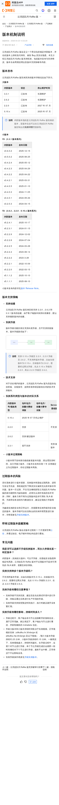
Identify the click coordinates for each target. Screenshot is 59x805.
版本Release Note (30, 288)
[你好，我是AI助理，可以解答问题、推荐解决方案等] (43, 10)
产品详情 (28, 45)
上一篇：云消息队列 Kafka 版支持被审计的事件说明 (22, 668)
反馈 (34, 681)
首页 (4, 23)
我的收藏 (49, 45)
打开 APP (50, 3)
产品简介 (8, 26)
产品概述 (49, 23)
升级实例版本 (23, 514)
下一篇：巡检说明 (49, 668)
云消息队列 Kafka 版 (16, 23)
